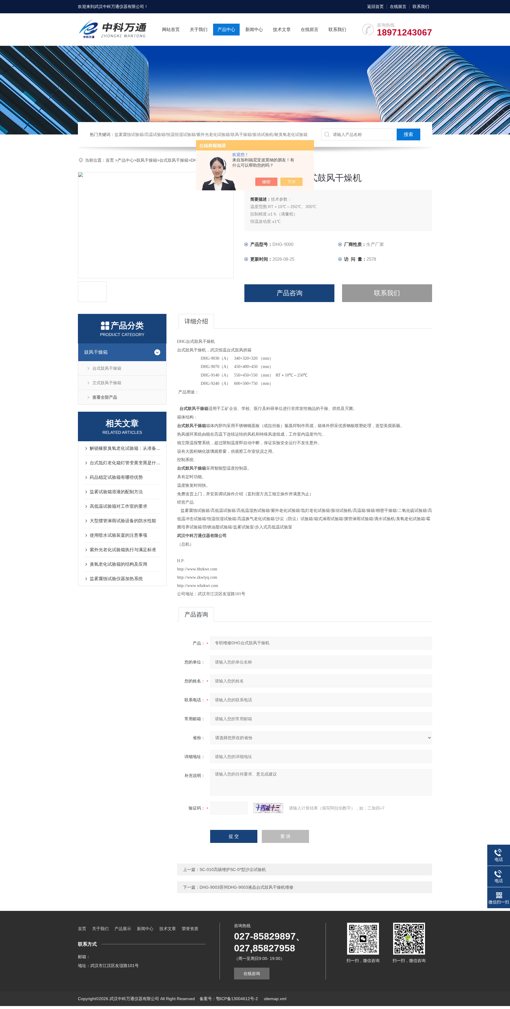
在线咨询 (251, 973)
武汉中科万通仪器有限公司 (119, 6)
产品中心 (226, 29)
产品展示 (123, 928)
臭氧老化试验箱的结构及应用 (118, 564)
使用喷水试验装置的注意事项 (118, 535)
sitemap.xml (275, 998)
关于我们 (198, 29)
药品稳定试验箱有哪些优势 (116, 477)
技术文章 (282, 29)
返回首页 (375, 6)
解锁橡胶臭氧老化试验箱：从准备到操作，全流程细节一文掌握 (125, 448)
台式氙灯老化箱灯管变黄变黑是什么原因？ (125, 462)
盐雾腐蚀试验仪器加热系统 (116, 578)
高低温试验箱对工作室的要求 (118, 506)
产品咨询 (290, 293)
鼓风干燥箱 (146, 160)
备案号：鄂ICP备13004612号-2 (229, 998)
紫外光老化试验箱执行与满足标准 (123, 549)
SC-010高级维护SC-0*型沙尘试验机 (233, 869)
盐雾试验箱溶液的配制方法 (116, 491)
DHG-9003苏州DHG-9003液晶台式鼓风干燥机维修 (246, 887)
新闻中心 (254, 29)
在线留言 (398, 6)
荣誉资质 (190, 928)
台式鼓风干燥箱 (173, 160)
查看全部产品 (104, 397)
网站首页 (171, 29)
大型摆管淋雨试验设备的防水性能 (123, 520)
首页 (110, 160)
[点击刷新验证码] (268, 808)
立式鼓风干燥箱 (106, 382)
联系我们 (421, 6)
